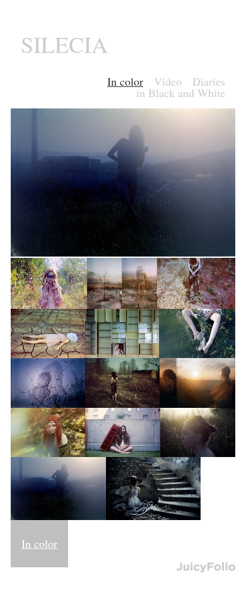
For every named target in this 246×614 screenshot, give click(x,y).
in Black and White (180, 92)
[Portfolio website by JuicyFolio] (206, 567)
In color (39, 543)
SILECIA (64, 44)
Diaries (208, 81)
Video (168, 81)
